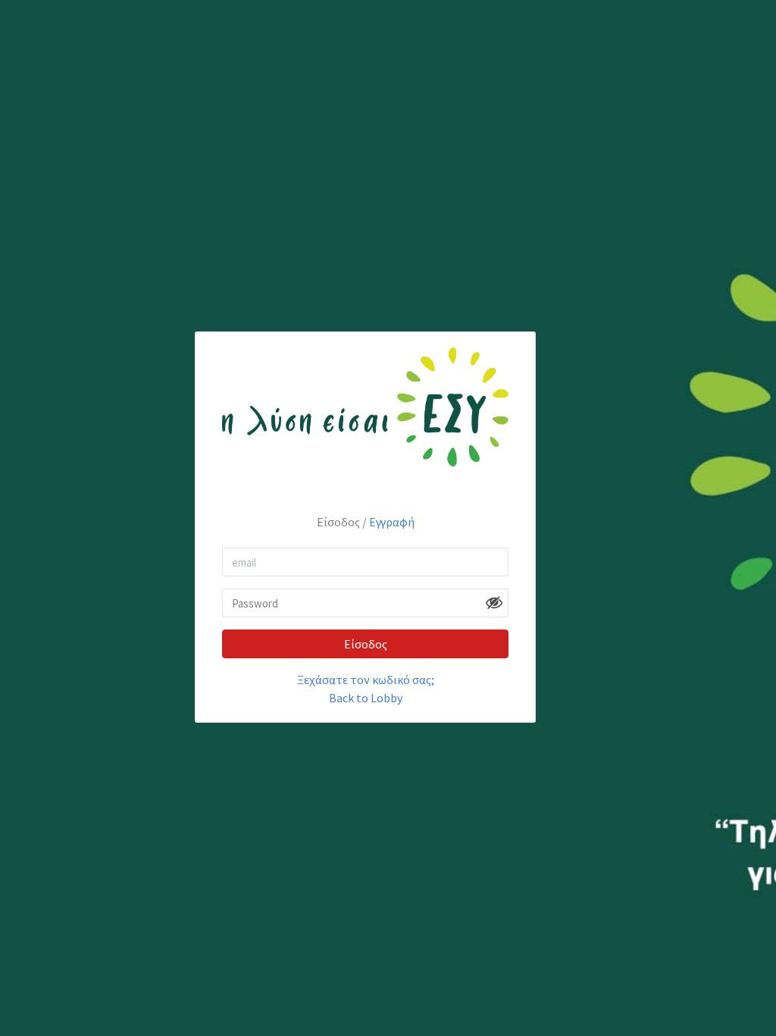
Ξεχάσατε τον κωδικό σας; (365, 679)
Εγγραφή (392, 521)
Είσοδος (365, 643)
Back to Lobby (365, 697)
